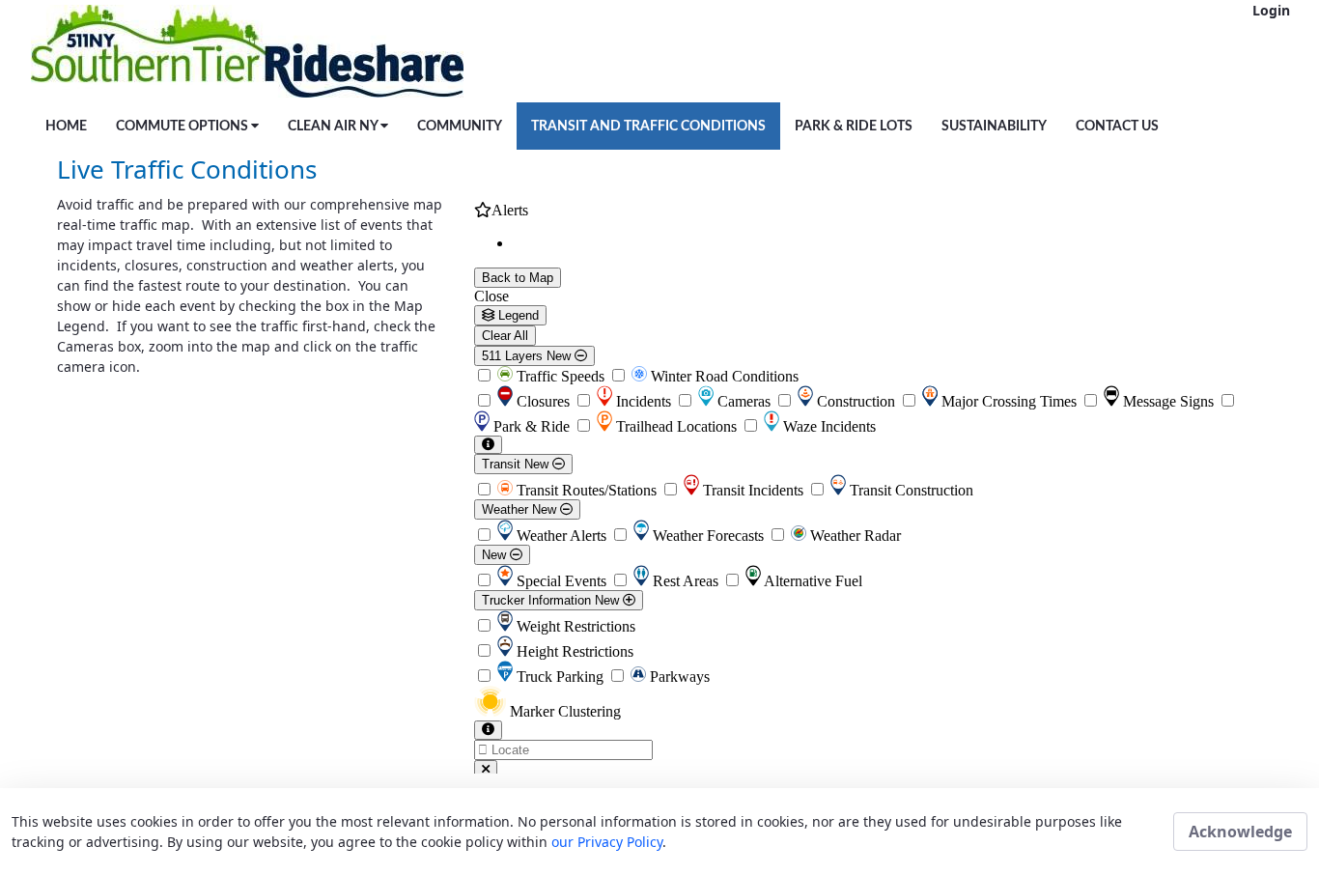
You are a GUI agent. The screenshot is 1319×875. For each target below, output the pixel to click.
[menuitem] (66, 126)
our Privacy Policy (606, 842)
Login (1271, 10)
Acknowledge (1240, 831)
